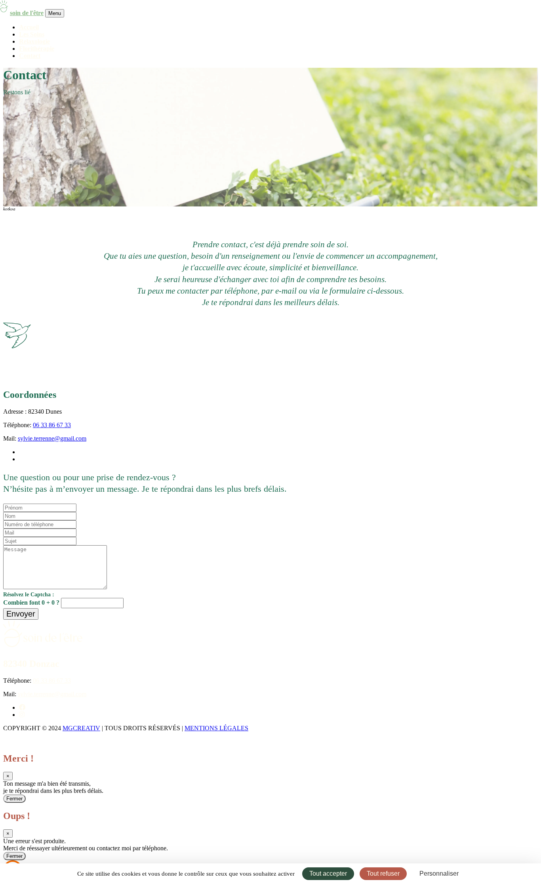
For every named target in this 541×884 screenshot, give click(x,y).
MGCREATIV (81, 728)
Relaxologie (34, 41)
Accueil (29, 27)
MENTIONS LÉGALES (216, 728)
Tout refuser (383, 873)
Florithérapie (36, 48)
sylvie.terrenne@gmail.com (52, 438)
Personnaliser (439, 873)
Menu (54, 13)
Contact (29, 55)
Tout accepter (328, 873)
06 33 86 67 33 (52, 425)
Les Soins (31, 34)
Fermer (14, 799)
